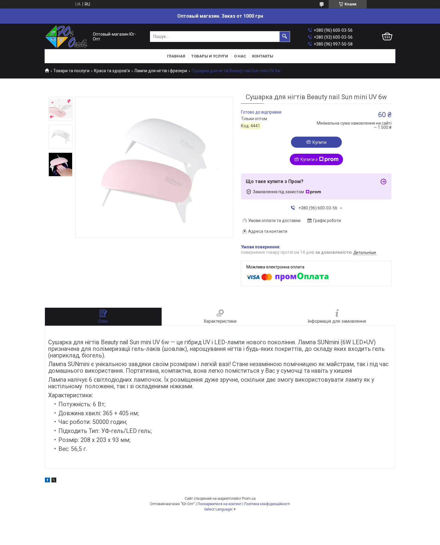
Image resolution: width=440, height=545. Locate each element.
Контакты (262, 56)
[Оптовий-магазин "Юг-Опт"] (67, 36)
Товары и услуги (209, 56)
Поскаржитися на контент (220, 504)
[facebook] (47, 480)
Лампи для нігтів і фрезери (160, 70)
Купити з (309, 159)
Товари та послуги (71, 70)
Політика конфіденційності (267, 504)
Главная (176, 56)
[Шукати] (285, 36)
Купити (319, 142)
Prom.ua (249, 498)
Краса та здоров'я (112, 70)
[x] (53, 480)
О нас (240, 56)
